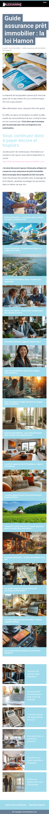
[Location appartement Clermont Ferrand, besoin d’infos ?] (24, 481)
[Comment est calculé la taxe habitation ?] (13, 674)
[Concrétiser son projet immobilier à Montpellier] (13, 760)
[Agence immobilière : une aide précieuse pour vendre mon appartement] (24, 418)
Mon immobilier (14, 48)
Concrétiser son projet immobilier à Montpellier (35, 760)
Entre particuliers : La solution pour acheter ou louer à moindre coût (24, 218)
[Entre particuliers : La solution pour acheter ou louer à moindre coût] (24, 203)
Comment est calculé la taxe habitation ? (33, 674)
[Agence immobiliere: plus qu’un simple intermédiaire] (24, 356)
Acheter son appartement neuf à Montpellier (35, 782)
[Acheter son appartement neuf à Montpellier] (13, 782)
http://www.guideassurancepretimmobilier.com (23, 161)
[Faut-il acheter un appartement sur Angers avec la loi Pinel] (24, 387)
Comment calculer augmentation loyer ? (22, 342)
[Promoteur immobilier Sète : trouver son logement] (24, 265)
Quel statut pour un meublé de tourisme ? (35, 738)
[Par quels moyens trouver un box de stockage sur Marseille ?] (24, 574)
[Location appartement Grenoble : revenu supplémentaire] (24, 605)
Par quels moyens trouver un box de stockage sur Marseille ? (20, 589)
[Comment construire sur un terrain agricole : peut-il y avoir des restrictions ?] (24, 512)
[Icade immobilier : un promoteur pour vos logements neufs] (24, 234)
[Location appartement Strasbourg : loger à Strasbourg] (24, 450)
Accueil (5, 48)
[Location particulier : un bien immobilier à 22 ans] (24, 543)
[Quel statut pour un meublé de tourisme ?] (13, 739)
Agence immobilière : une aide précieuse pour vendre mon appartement (23, 434)
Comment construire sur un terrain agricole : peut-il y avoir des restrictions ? (24, 527)
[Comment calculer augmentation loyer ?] (24, 327)
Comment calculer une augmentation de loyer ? (35, 717)
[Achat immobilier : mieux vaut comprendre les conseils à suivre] (24, 296)
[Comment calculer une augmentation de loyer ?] (13, 717)
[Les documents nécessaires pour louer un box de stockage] (13, 696)
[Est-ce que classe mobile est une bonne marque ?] (24, 636)
